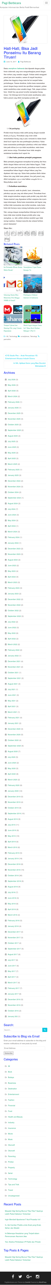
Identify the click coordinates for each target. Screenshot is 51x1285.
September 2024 (14, 497)
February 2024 (13, 537)
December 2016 (14, 999)
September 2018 (14, 881)
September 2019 (14, 813)
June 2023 (12, 565)
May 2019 (12, 836)
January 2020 (13, 791)
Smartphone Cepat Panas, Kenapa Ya (32, 268)
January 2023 (13, 593)
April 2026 (12, 390)
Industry (11, 1122)
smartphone (25, 336)
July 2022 (11, 622)
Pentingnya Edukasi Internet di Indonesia (31, 296)
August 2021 (13, 684)
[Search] (44, 1030)
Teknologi (33, 336)
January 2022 (13, 655)
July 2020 (11, 757)
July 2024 (11, 509)
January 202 (13, 1016)
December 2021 (14, 661)
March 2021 (12, 712)
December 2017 (14, 932)
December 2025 (14, 413)
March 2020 (12, 779)
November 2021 (14, 667)
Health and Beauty (15, 1117)
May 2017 (12, 971)
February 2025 (13, 469)
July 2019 (11, 824)
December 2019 (14, 796)
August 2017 (13, 954)
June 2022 (12, 627)
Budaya (11, 1077)
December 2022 (14, 599)
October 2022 (13, 610)
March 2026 (12, 396)
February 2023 (13, 588)
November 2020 (14, 734)
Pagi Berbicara (25, 61)
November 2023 (14, 554)
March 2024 (12, 531)
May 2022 (12, 633)
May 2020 (12, 768)
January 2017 (13, 994)
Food (10, 1111)
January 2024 (13, 543)
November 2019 (14, 802)
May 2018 (12, 903)
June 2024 (12, 514)
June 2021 (12, 695)
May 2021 (12, 700)
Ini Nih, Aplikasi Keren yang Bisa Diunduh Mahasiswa (29, 364)
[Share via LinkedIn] (34, 232)
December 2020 (14, 729)
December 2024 (14, 481)
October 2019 (13, 807)
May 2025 (12, 452)
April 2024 (12, 526)
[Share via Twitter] (20, 232)
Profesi (10, 1162)
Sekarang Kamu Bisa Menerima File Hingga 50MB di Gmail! (12, 298)
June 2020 (12, 762)
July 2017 (11, 960)
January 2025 (13, 475)
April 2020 (12, 774)
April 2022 (12, 638)
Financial (11, 1105)
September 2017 (14, 948)
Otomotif (11, 1145)
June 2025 (12, 447)
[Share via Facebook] (7, 232)
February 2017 (13, 988)
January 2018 (13, 926)
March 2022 (12, 644)
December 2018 (14, 864)
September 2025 (14, 430)
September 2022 (14, 616)
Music (10, 1139)
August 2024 (13, 503)
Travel (10, 1190)
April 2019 (12, 841)
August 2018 (13, 886)
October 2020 (13, 740)
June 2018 (12, 898)
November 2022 (14, 605)
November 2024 (14, 486)
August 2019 (13, 819)
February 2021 (13, 717)
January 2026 (13, 407)
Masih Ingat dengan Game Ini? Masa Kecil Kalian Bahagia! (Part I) (33, 328)
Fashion (11, 1100)
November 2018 (14, 870)
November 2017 (14, 937)
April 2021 (12, 706)
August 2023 (13, 560)
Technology (13, 336)
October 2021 (13, 672)
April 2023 (12, 576)
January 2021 (13, 723)
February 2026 (13, 402)
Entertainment (13, 1094)
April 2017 (12, 977)
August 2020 (13, 751)
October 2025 (13, 424)
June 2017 (12, 965)
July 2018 (11, 892)
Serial (10, 1173)
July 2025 (11, 441)
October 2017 (13, 943)
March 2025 (12, 464)
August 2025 (13, 436)
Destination (12, 1088)
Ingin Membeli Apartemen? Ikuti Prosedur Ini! (22, 1219)
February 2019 (13, 853)
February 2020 (13, 785)
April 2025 (12, 458)
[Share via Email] (41, 232)
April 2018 (12, 909)
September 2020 (14, 745)
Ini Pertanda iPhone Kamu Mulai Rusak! (13, 268)
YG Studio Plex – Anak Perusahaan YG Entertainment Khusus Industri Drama (21, 357)
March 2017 (12, 982)
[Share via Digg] (7, 238)
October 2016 (13, 1010)
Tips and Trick (13, 1184)
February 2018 (13, 920)
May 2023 (12, 571)
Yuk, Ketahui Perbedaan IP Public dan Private (23, 1242)
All (7, 336)
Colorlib (27, 1282)
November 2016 (14, 1005)
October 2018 (13, 875)
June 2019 (12, 830)
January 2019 (13, 858)
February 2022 (13, 650)
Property (11, 1167)
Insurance (12, 1128)
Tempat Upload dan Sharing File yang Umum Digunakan (13, 328)
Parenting (12, 1156)
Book (10, 1071)
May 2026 (12, 385)
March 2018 (12, 915)
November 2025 (14, 419)
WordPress (42, 1282)
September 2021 (14, 678)
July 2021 (11, 689)
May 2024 (12, 520)
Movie (10, 1133)
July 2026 (11, 379)
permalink (7, 339)
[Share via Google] (14, 232)
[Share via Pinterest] (27, 232)
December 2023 (14, 548)
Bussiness (12, 1083)
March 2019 (12, 847)
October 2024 (13, 492)
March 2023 (12, 582)
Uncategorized (13, 1195)
